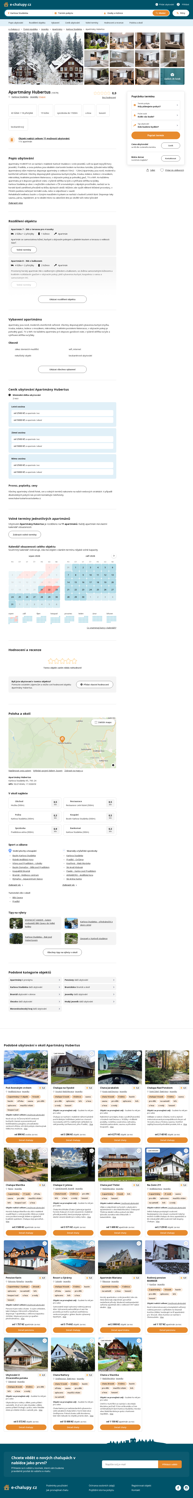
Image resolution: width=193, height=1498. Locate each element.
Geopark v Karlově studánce (94, 938)
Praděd (15, 901)
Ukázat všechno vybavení (62, 369)
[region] (62, 742)
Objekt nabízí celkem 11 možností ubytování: (44, 138)
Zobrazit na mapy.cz (73, 770)
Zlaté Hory (164, 1091)
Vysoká (58, 1091)
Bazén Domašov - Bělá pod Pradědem (30, 867)
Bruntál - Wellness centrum (25, 875)
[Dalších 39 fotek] (26, 1067)
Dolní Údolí (154, 1091)
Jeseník (71, 1188)
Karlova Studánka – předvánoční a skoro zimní (96, 923)
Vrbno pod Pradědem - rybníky (27, 863)
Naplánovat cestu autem (19, 770)
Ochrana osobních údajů (102, 1485)
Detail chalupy (26, 1140)
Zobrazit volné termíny (25, 534)
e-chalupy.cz (14, 29)
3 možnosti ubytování (35, 1115)
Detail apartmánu (120, 1330)
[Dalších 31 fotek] (73, 1067)
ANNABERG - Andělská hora (79, 875)
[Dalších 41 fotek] (167, 1164)
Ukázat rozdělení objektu (62, 299)
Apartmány (57, 29)
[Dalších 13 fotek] (120, 1164)
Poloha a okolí (136, 22)
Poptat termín (156, 135)
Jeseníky (45, 29)
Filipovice (106, 1281)
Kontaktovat (170, 158)
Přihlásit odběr (169, 1464)
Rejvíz (10, 1188)
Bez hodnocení (109, 97)
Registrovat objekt (141, 1485)
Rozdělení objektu (37, 22)
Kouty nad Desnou (110, 1091)
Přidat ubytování (166, 4)
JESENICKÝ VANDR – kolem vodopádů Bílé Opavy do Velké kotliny (40, 923)
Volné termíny (92, 22)
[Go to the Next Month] (113, 555)
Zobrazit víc (14, 884)
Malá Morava (68, 1091)
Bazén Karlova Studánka (24, 855)
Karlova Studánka (74, 29)
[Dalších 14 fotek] (167, 1067)
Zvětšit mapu (104, 722)
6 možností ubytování (35, 1305)
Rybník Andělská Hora (22, 859)
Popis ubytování (15, 22)
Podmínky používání (57, 1485)
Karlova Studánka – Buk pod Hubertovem (38, 938)
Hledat (162, 13)
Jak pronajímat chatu (57, 1490)
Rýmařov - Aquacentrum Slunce (27, 878)
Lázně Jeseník (61, 1188)
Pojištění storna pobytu (101, 1490)
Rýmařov (20, 1281)
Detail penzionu (26, 1330)
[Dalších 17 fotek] (73, 1257)
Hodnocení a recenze (113, 22)
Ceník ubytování (72, 22)
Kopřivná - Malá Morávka (78, 863)
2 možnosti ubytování (35, 1207)
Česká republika (30, 29)
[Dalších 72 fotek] (26, 1164)
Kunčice (152, 1284)
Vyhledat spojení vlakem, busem (47, 770)
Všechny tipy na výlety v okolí (62, 952)
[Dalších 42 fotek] (167, 1257)
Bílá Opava (17, 897)
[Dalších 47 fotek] (26, 1257)
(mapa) (42, 96)
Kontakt (136, 1490)
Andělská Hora (14, 1091)
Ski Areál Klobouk (74, 867)
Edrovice (12, 1281)
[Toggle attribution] (113, 765)
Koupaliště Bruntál (21, 871)
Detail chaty (120, 1140)
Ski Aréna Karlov (74, 878)
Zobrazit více (15, 203)
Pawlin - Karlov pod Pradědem (81, 871)
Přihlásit (185, 4)
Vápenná (12, 1381)
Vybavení (55, 22)
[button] (62, 739)
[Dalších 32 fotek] (26, 1354)
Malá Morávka (108, 1188)
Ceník (170, 145)
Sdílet (152, 170)
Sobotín (58, 1281)
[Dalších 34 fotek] (120, 1067)
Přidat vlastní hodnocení (96, 684)
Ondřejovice (60, 1378)
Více (25, 1128)
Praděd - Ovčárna (75, 859)
